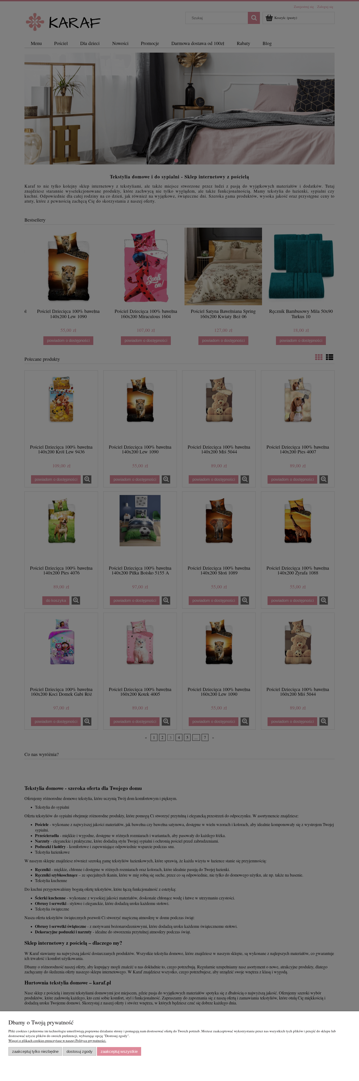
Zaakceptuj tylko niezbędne (35, 1051)
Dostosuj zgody (79, 1051)
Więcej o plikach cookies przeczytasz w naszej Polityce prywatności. (57, 1040)
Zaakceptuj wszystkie (119, 1051)
